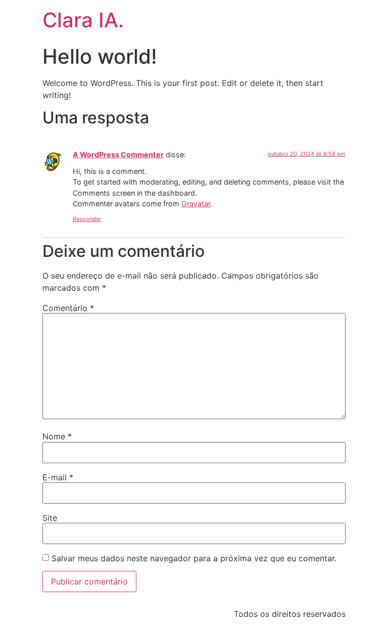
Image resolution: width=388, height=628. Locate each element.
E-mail (57, 477)
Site (49, 518)
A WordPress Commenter (118, 154)
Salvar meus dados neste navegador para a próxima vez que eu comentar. (194, 558)
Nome (57, 436)
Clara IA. (83, 20)
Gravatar (195, 203)
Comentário (68, 308)
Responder (87, 218)
